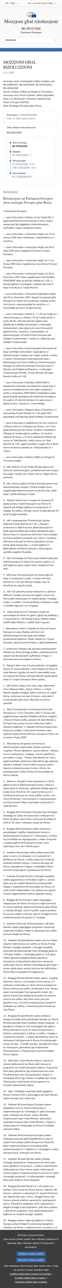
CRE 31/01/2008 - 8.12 (24, 167)
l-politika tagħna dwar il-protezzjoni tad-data (30, 1274)
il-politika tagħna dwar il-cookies (30, 1278)
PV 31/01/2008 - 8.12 (23, 164)
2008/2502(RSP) (28, 115)
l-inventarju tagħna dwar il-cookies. (31, 1282)
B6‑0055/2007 (10, 192)
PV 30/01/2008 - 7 (21, 155)
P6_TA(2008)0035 (21, 176)
